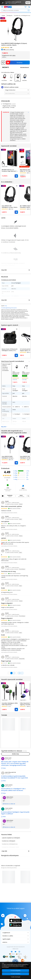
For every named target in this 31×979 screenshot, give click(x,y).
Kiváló (3, 588)
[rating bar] (22, 471)
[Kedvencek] (25, 6)
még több (4, 270)
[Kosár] (29, 6)
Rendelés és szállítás (7, 936)
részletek (14, 104)
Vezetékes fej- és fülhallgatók (8, 841)
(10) (27, 479)
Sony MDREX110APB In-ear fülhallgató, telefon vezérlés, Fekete (26, 373)
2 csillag (15, 477)
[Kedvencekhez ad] (3, 63)
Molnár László (8, 758)
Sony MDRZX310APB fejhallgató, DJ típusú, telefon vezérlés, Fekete (16, 373)
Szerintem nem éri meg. (8, 571)
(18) (27, 475)
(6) (27, 477)
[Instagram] (19, 951)
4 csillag (15, 473)
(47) (27, 473)
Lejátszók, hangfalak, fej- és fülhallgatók (11, 837)
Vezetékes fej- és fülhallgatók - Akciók (10, 847)
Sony (6, 305)
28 (19, 673)
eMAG (13, 55)
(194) (27, 471)
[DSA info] (13, 182)
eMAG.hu (4, 942)
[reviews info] (7, 480)
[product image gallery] (15, 29)
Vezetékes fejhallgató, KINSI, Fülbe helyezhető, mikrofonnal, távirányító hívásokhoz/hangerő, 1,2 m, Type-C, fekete (10, 703)
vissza (3, 15)
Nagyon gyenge (6, 661)
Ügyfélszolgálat (6, 939)
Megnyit (28, 2)
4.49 (11, 47)
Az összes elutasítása (15, 973)
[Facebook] (11, 951)
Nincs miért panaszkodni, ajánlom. (11, 506)
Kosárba (19, 62)
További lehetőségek (15, 977)
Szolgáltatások (6, 932)
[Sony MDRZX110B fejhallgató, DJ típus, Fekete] (10, 194)
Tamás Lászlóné (8, 785)
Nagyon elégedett (7, 603)
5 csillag (15, 471)
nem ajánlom (5, 521)
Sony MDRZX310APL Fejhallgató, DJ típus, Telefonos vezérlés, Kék (8, 457)
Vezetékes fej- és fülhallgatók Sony (22, 15)
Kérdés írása (15, 754)
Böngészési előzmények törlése (9, 867)
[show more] (28, 112)
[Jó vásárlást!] (8, 6)
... (16, 673)
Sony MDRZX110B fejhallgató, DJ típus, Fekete (9, 206)
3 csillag (15, 475)
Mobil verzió (15, 948)
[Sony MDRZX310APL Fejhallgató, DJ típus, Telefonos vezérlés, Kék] (10, 444)
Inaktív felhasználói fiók (10, 772)
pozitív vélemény (4, 49)
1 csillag (15, 479)
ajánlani (3, 538)
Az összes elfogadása (15, 970)
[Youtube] (15, 951)
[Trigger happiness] (2, 6)
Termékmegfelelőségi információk (9, 308)
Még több (3, 426)
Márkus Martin (10, 797)
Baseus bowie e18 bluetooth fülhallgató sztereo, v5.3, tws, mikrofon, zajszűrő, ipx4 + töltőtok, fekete (10, 349)
